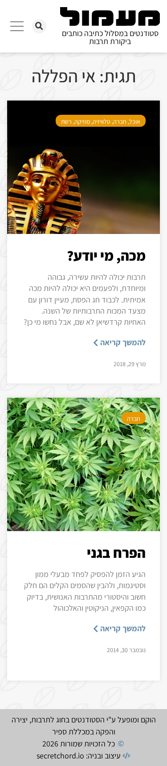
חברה (119, 121)
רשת (66, 121)
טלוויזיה (101, 121)
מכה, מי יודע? (106, 255)
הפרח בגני (116, 552)
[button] (39, 26)
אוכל (134, 121)
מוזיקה (82, 121)
